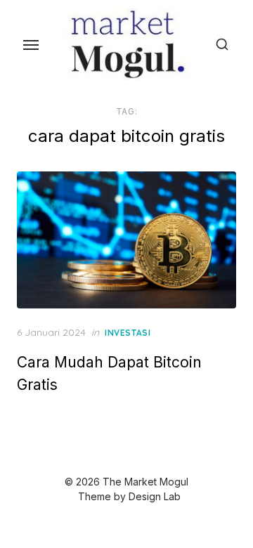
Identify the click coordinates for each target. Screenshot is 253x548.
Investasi (127, 332)
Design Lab (155, 496)
